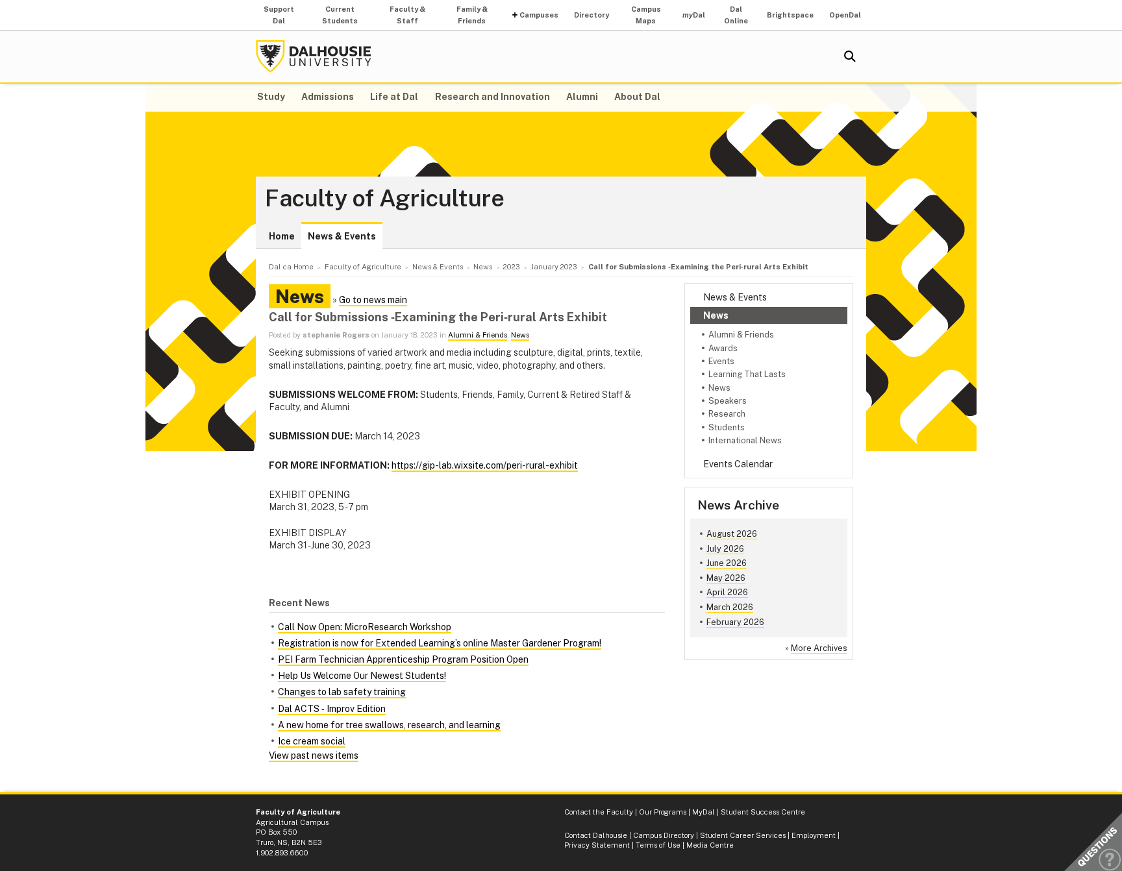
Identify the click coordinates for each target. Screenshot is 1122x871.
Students (726, 427)
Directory (591, 15)
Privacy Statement (597, 845)
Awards (723, 348)
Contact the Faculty (598, 811)
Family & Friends (472, 15)
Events (721, 361)
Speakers (727, 401)
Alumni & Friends (741, 334)
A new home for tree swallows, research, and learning (389, 725)
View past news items (313, 755)
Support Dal (279, 15)
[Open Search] (850, 56)
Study (271, 97)
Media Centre (710, 845)
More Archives (819, 648)
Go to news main (373, 300)
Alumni (582, 97)
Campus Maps (646, 15)
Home (282, 236)
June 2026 (726, 563)
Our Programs (662, 811)
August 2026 (731, 534)
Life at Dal (394, 97)
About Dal (637, 97)
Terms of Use (658, 845)
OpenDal (845, 15)
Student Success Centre (763, 811)
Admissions (327, 97)
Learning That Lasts (747, 374)
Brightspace (790, 15)
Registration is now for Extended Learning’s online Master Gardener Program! (439, 643)
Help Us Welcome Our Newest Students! (362, 675)
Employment (814, 835)
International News (745, 440)
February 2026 (735, 622)
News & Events (342, 236)
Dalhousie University (313, 56)
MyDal (703, 811)
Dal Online (736, 15)
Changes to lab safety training (342, 692)
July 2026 (725, 549)
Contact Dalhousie (595, 835)
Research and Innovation (492, 97)
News (716, 315)
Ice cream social (311, 741)
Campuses (538, 15)
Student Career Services (743, 835)
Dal (693, 15)
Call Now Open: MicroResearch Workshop (364, 627)
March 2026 (729, 607)
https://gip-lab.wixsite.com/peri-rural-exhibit (485, 465)
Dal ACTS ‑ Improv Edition (332, 709)
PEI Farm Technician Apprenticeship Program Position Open (403, 659)
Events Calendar (738, 464)
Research (726, 414)
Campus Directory (663, 835)
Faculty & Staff (407, 15)
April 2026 (727, 592)
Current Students (340, 15)
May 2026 (725, 578)
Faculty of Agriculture (385, 199)
